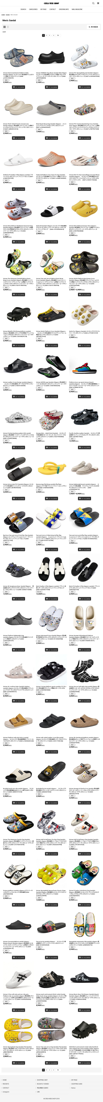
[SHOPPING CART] (98, 3)
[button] (23, 9)
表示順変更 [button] (94, 27)
